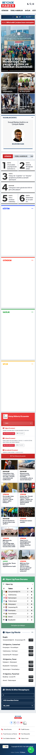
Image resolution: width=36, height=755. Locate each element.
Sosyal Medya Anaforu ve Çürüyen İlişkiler (18, 123)
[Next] (24, 722)
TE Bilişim (22, 752)
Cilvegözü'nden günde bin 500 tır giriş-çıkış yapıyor (20, 188)
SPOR (5, 364)
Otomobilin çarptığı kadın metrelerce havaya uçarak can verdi (12, 167)
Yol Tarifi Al (20, 433)
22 (29, 70)
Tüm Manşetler (25, 734)
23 (31, 70)
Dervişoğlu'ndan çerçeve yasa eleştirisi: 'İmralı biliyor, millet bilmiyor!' (8, 499)
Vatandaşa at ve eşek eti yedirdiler (29, 200)
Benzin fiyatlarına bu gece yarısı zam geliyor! (9, 522)
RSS (6, 746)
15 (20, 70)
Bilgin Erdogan (18, 144)
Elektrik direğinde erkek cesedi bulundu (29, 167)
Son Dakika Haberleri (9, 738)
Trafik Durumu (25, 729)
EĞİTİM (6, 209)
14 (19, 70)
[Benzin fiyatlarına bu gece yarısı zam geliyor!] (9, 512)
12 (16, 70)
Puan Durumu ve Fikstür (10, 734)
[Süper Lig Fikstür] (32, 632)
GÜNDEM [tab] (7, 156)
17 (23, 70)
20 (27, 70)
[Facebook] (11, 722)
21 (28, 70)
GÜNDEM (4, 10)
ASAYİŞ (9, 162)
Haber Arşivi (24, 738)
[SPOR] (32, 364)
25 (33, 70)
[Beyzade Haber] (8, 4)
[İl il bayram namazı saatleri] (26, 512)
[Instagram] (18, 722)
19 (25, 70)
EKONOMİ (11, 185)
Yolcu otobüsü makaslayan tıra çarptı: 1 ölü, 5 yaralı (13, 200)
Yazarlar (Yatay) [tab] (10, 117)
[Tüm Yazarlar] (32, 117)
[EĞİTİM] (32, 208)
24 (32, 70)
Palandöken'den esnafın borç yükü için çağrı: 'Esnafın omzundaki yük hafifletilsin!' (8, 476)
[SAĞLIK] (32, 312)
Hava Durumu (8, 729)
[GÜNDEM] (32, 260)
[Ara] (30, 4)
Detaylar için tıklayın (18, 625)
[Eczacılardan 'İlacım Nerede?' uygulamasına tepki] (9, 554)
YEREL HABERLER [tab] (21, 156)
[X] (14, 722)
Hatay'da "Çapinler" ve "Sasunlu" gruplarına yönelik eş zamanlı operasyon (20, 178)
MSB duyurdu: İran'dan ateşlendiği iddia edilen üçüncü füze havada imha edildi (9, 543)
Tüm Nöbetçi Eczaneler (19, 456)
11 (15, 70)
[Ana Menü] (33, 4)
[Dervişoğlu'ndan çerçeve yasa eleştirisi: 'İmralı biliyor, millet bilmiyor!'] (9, 487)
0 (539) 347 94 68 (9, 433)
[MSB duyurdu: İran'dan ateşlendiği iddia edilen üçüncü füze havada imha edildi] (9, 532)
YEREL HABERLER (16, 10)
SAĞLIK (27, 10)
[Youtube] (21, 722)
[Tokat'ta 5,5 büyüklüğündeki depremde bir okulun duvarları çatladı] (26, 532)
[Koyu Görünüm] (28, 4)
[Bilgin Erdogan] (18, 135)
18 (24, 70)
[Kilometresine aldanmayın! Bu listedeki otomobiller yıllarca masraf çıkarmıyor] (26, 465)
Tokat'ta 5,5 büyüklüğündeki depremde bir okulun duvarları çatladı (25, 543)
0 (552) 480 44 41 (9, 445)
